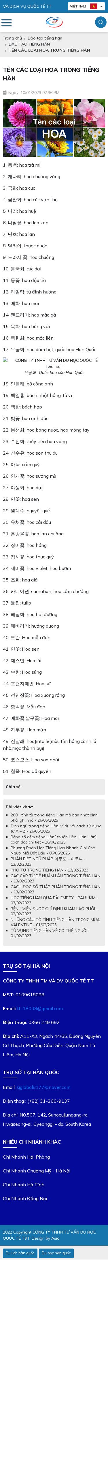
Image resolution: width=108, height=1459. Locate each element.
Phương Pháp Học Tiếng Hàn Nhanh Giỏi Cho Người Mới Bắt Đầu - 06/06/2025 (53, 850)
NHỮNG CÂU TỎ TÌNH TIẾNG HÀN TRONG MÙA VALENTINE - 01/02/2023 (55, 922)
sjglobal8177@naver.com (44, 1087)
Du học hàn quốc (56, 1253)
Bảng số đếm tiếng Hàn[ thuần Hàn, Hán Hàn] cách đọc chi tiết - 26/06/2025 (53, 839)
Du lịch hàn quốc (20, 1253)
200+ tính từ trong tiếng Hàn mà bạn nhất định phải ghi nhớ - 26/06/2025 (54, 817)
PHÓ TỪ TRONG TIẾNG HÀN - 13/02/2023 (49, 870)
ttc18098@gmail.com (40, 1008)
